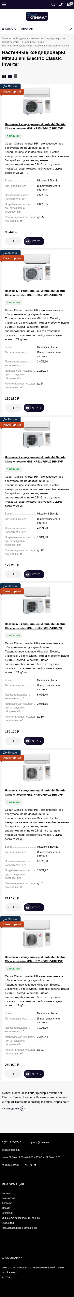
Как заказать (9, 1198)
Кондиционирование (27, 38)
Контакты (7, 1193)
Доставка (7, 1203)
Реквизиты (8, 1223)
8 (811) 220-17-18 (11, 1142)
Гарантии (7, 1213)
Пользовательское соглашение (19, 1228)
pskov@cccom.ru (11, 1150)
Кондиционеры (52, 38)
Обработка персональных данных (21, 1218)
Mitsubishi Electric (34, 42)
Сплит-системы (11, 42)
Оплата (6, 1208)
